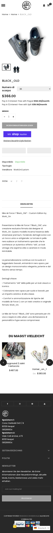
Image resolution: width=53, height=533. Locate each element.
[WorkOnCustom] (26, 5)
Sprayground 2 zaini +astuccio (14, 364)
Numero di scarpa (8, 89)
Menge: (5, 111)
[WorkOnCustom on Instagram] (20, 404)
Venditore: (7, 169)
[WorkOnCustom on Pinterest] (32, 404)
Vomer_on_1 (39, 369)
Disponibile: (7, 162)
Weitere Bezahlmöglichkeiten (17, 140)
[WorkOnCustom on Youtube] (44, 404)
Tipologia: (7, 165)
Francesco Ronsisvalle (29, 516)
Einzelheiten (26, 204)
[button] (14, 150)
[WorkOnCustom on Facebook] (7, 404)
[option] (6, 67)
